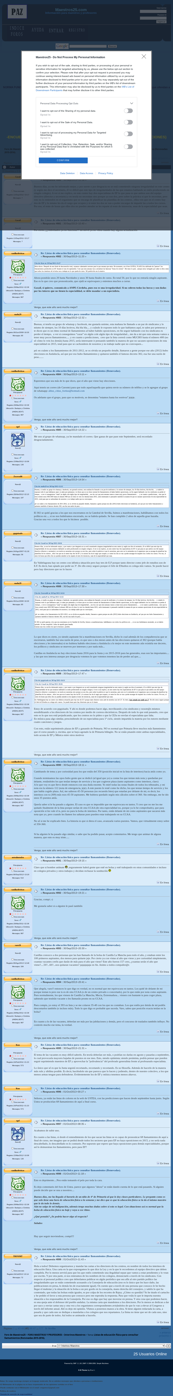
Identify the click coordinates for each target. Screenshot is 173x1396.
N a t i (92, 1370)
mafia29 (17, 314)
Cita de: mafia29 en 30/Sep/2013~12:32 (49, 486)
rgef (18, 427)
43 (19, 1328)
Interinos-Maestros (74, 1334)
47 (34, 1328)
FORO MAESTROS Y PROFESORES (45, 1334)
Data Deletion (67, 173)
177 (41, 1328)
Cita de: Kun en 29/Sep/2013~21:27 (47, 263)
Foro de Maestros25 (15, 1334)
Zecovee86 (18, 476)
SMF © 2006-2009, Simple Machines (96, 1363)
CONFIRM (63, 160)
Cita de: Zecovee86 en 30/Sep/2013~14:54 (49, 593)
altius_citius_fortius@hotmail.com (66, 390)
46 (31, 1328)
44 (22, 1328)
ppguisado (17, 533)
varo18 (18, 945)
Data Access (86, 173)
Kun (18, 1045)
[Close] (145, 57)
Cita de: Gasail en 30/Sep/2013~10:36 (48, 543)
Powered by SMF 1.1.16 (72, 1363)
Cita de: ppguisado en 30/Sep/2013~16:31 (50, 680)
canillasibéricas (17, 253)
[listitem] (86, 103)
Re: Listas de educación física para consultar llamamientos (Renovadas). (81, 253)
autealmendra (18, 857)
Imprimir (165, 1328)
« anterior (165, 1332)
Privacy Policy (105, 173)
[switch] (128, 110)
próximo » (165, 1335)
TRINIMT (17, 1256)
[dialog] (86, 115)
